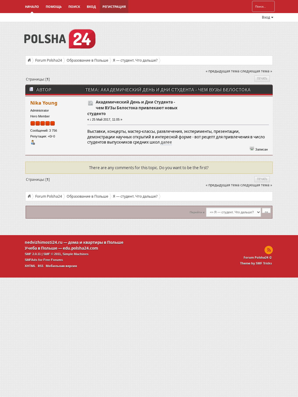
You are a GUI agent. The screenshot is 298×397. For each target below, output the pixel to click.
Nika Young (43, 103)
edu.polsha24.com (80, 248)
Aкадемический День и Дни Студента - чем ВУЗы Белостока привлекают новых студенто (132, 107)
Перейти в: (197, 212)
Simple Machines (75, 254)
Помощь (54, 6)
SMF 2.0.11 (33, 254)
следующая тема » (256, 71)
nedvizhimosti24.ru (44, 242)
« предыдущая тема (223, 71)
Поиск (74, 6)
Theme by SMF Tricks (256, 263)
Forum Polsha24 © (258, 257)
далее (166, 142)
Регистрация (114, 6)
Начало (32, 6)
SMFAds (31, 260)
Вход (91, 6)
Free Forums (53, 260)
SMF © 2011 (52, 254)
